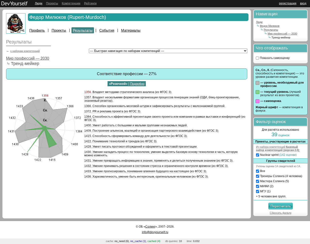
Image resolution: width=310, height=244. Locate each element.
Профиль (37, 30)
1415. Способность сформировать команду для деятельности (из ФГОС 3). (135, 136)
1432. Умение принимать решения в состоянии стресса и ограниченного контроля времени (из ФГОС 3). (156, 166)
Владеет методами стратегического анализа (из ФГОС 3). (128, 92)
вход (303, 3)
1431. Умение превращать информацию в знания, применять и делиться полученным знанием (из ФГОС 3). (158, 160)
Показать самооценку (275, 58)
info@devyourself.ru (155, 232)
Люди (38, 3)
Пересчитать (281, 206)
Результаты (83, 30)
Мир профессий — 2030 (27, 58)
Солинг (150, 226)
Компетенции (71, 3)
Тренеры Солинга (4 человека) (281, 176)
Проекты (52, 3)
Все (262, 171)
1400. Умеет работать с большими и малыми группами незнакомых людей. (135, 125)
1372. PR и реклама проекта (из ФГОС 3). (112, 111)
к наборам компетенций (25, 51)
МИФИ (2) (266, 186)
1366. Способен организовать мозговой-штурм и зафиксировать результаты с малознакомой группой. (154, 106)
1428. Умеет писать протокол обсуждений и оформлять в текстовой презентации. (140, 146)
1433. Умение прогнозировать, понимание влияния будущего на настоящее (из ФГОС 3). (145, 171)
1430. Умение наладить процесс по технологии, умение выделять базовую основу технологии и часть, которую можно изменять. (161, 153)
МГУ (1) (265, 191)
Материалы (130, 30)
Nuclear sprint (278, 155)
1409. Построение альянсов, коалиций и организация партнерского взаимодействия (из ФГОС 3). (151, 130)
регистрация (287, 3)
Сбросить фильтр (280, 212)
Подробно (137, 84)
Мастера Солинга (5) (274, 181)
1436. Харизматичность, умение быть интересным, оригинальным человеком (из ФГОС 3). (146, 176)
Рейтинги (90, 3)
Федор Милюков (269, 25)
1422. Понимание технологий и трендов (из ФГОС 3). (120, 141)
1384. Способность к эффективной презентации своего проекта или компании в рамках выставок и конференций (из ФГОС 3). (164, 118)
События (106, 30)
